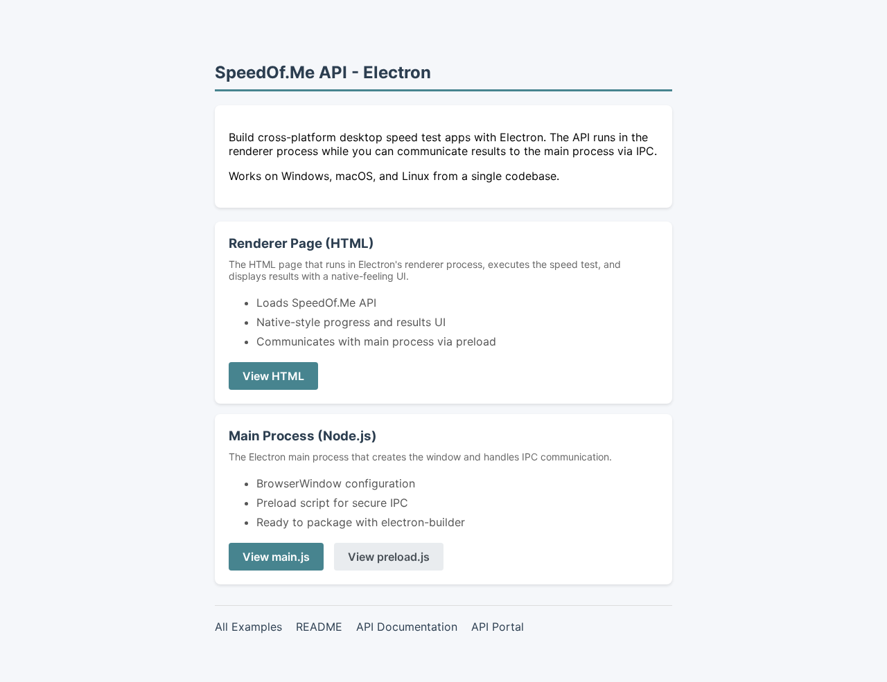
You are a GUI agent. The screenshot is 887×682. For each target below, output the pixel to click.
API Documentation (406, 627)
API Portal (497, 627)
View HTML (273, 376)
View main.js (276, 557)
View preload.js (389, 557)
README (319, 627)
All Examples (248, 627)
